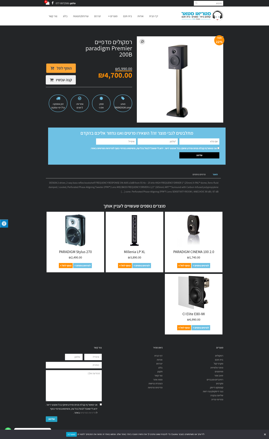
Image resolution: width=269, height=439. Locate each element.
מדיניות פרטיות (155, 387)
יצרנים (97, 16)
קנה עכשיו (63, 79)
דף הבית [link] (158, 355)
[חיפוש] (196, 3)
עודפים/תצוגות (81, 16)
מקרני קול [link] (218, 363)
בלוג (65, 16)
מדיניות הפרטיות (105, 148)
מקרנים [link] (219, 383)
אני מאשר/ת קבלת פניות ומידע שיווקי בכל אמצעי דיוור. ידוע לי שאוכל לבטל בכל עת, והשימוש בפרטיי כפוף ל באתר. (153, 148)
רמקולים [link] (219, 355)
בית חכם (127, 16)
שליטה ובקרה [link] (216, 395)
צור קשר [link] (158, 375)
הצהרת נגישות (156, 383)
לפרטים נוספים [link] (201, 265)
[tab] (215, 174)
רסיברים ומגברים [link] (215, 379)
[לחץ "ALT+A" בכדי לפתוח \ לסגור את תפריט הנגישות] (4, 224)
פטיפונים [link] (219, 371)
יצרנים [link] (159, 363)
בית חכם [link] (219, 359)
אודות (140, 16)
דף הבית (153, 16)
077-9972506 (62, 3)
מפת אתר (158, 379)
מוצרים (114, 16)
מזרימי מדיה (217, 399)
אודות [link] (160, 359)
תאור (215, 174)
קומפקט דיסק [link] (216, 387)
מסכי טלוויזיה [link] (216, 367)
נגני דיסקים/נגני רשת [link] (213, 391)
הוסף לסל (64, 68)
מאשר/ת (71, 434)
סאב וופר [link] (218, 375)
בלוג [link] (160, 367)
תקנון (160, 371)
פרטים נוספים (199, 174)
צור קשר (53, 16)
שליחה (51, 419)
